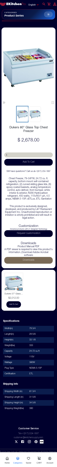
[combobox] (35, 5)
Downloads (28, 260)
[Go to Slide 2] (35, 114)
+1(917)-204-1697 (42, 171)
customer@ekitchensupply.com (28, 437)
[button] (28, 67)
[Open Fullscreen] (52, 102)
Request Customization (28, 233)
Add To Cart (29, 162)
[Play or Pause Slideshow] (4, 102)
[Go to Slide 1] (22, 114)
